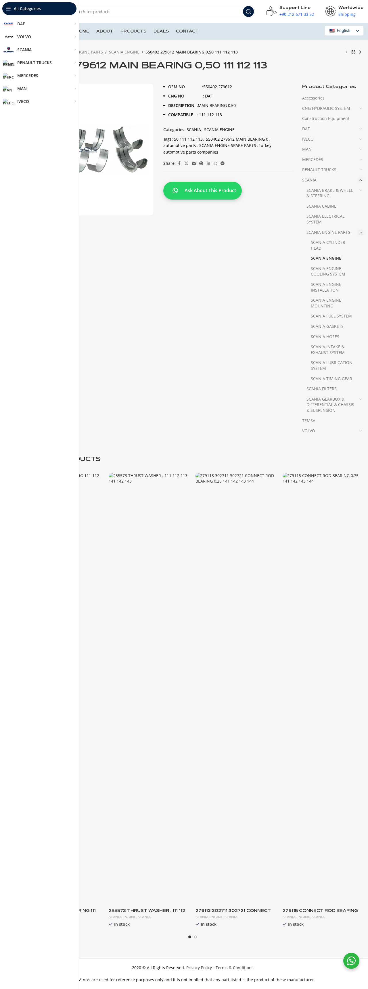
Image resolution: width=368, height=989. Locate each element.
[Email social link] (194, 163)
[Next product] (360, 52)
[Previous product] (346, 52)
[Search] (248, 11)
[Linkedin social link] (208, 163)
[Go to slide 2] (195, 937)
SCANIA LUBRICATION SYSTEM (331, 365)
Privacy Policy (199, 967)
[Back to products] (353, 52)
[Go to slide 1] (189, 937)
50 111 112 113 (188, 139)
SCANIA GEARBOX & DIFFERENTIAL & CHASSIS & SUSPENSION (330, 404)
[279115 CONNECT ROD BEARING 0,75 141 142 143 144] (323, 688)
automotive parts (179, 145)
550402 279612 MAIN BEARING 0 (237, 139)
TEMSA (308, 420)
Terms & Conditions (235, 967)
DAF (306, 128)
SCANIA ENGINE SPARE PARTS (227, 145)
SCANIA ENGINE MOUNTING (326, 303)
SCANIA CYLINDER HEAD (328, 245)
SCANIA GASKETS (327, 326)
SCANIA (194, 129)
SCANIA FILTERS (321, 388)
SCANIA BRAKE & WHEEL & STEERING (329, 193)
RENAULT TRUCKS (319, 169)
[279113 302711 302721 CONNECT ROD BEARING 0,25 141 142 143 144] (236, 688)
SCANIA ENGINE (124, 52)
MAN (307, 149)
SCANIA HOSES (325, 336)
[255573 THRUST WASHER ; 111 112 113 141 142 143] (149, 688)
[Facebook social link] (179, 163)
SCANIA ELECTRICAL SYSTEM (325, 219)
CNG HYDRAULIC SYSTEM (326, 108)
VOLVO (308, 430)
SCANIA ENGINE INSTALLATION (326, 287)
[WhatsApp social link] (215, 163)
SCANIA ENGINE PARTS (81, 52)
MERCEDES (312, 159)
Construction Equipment (325, 118)
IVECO (308, 139)
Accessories (313, 98)
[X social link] (186, 163)
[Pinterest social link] (201, 163)
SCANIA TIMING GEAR (331, 378)
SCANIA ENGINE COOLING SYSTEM (328, 271)
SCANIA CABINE (321, 206)
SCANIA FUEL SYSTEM (331, 316)
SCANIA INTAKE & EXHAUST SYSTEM (328, 349)
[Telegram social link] (222, 163)
